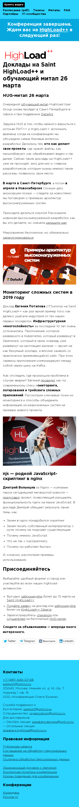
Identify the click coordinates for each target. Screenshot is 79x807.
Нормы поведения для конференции (31, 776)
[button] (10, 641)
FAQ (67, 10)
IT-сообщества (34, 14)
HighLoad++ (54, 30)
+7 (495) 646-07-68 (18, 680)
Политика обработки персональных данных (36, 759)
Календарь (11, 792)
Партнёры (10, 14)
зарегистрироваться (18, 237)
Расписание (12, 10)
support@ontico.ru (17, 684)
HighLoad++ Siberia (36, 609)
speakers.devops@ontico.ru (53, 722)
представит (11, 497)
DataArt (47, 114)
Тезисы (38, 10)
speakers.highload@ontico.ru (24, 730)
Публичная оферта (17, 746)
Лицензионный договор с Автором (29, 767)
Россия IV (10, 797)
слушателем (16, 619)
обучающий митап (34, 104)
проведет (48, 380)
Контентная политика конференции (30, 772)
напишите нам (56, 222)
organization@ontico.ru (47, 713)
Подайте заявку (19, 606)
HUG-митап (57, 619)
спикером (44, 615)
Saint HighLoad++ (20, 600)
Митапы (54, 10)
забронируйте (31, 596)
